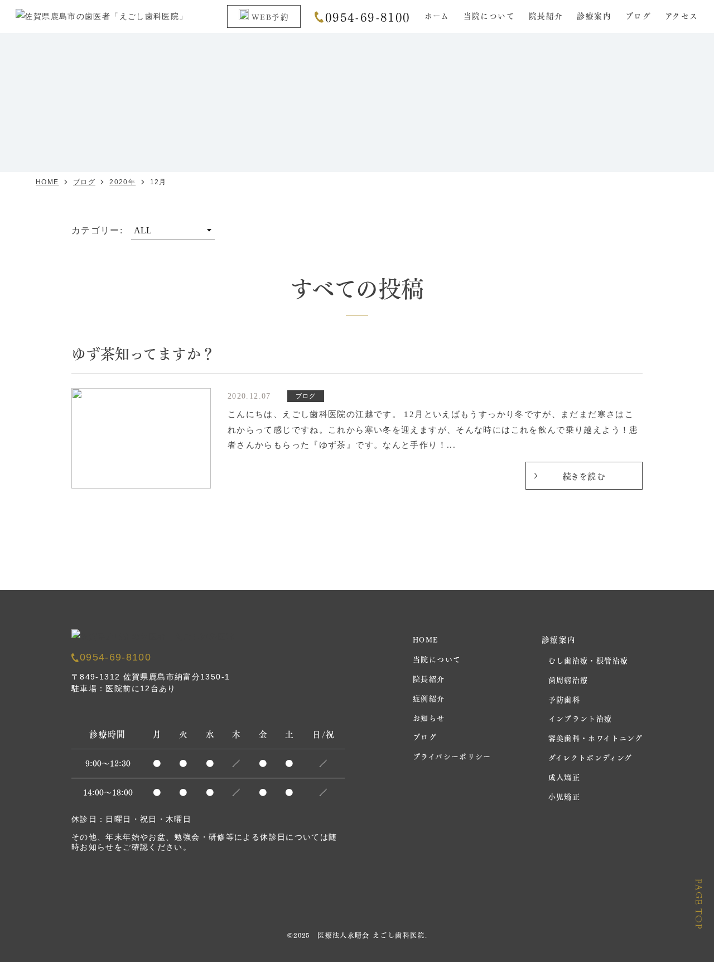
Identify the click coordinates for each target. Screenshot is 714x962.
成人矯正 (564, 776)
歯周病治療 (568, 679)
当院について (489, 16)
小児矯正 (564, 796)
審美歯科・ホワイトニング (595, 737)
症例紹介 (429, 697)
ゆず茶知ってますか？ (143, 353)
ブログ (638, 16)
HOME (426, 639)
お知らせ (429, 717)
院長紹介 (546, 16)
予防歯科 (564, 699)
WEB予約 (270, 16)
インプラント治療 (580, 718)
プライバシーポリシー (452, 756)
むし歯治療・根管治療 (588, 660)
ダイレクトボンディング (590, 757)
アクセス (681, 16)
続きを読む (584, 475)
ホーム (437, 16)
